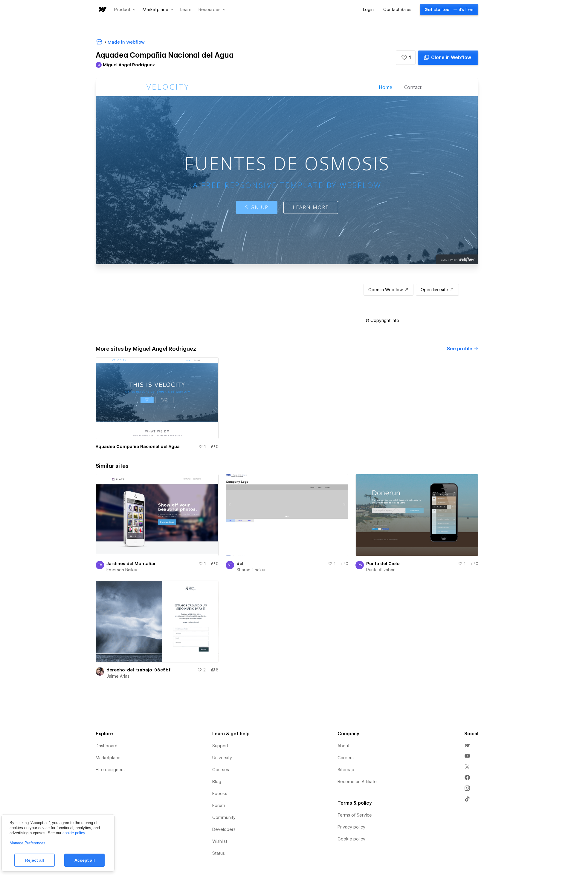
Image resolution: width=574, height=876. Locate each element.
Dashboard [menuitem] (106, 745)
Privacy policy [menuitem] (351, 827)
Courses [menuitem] (220, 769)
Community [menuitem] (224, 817)
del (239, 563)
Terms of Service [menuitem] (355, 815)
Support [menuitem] (220, 745)
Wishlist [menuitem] (219, 841)
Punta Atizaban (381, 569)
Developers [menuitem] (224, 829)
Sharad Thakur (251, 569)
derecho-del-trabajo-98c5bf (138, 670)
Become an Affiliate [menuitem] (357, 781)
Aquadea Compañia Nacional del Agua (138, 446)
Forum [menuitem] (218, 805)
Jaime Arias (117, 676)
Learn (185, 9)
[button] (125, 9)
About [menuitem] (343, 745)
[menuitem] (467, 745)
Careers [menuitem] (346, 757)
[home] (102, 9)
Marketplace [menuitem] (108, 757)
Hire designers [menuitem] (110, 769)
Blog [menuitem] (216, 781)
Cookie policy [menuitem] (351, 839)
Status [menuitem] (218, 853)
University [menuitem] (222, 757)
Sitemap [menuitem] (346, 769)
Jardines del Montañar (131, 563)
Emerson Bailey (121, 569)
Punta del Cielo (383, 563)
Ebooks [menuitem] (219, 793)
